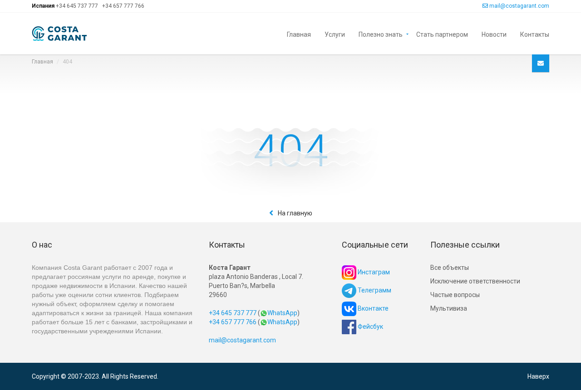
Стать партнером (442, 34)
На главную (295, 213)
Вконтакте (372, 308)
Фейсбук (369, 326)
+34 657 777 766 (123, 6)
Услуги (335, 34)
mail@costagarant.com (519, 6)
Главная (299, 34)
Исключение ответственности (475, 281)
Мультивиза (448, 308)
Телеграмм (373, 290)
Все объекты (449, 267)
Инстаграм (373, 272)
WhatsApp (282, 313)
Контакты (534, 34)
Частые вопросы (455, 294)
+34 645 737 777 (77, 6)
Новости (494, 34)
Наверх (538, 376)
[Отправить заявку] (540, 63)
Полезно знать (381, 34)
